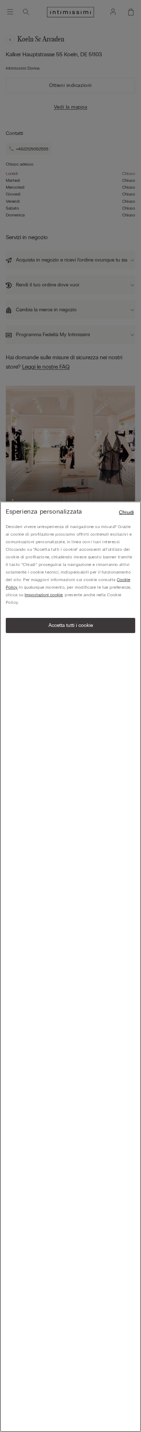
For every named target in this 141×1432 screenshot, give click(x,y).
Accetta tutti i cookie (70, 625)
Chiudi (126, 512)
